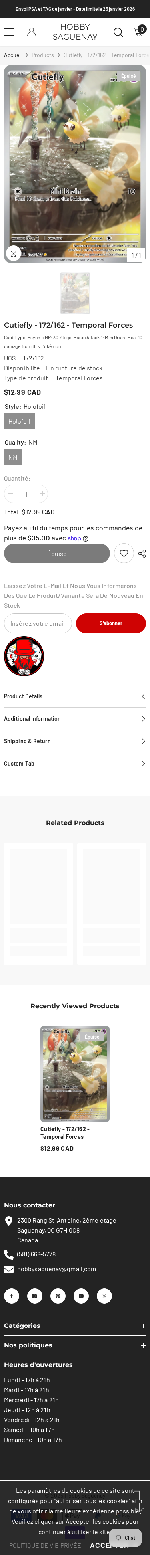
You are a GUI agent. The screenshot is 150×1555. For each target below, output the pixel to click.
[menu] (9, 32)
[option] (75, 164)
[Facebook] (11, 1296)
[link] (124, 553)
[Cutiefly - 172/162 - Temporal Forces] (75, 1074)
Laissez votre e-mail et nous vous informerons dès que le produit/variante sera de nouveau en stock (74, 595)
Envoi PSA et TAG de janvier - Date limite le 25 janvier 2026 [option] (75, 9)
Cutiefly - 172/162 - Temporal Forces (65, 1133)
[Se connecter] (31, 32)
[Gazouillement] (104, 1296)
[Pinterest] (58, 1296)
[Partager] (140, 553)
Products (43, 54)
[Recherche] (118, 32)
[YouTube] (81, 1296)
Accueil (13, 54)
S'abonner (111, 623)
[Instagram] (34, 1296)
